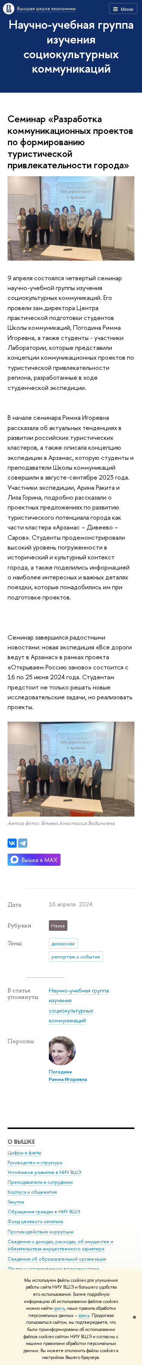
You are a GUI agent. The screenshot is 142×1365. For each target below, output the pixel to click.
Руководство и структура (35, 1162)
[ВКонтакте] (12, 843)
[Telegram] (22, 843)
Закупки (16, 1202)
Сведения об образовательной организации (57, 1259)
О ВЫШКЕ (21, 1142)
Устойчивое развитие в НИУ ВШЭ (44, 1172)
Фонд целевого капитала (35, 1221)
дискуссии (63, 943)
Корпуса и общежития (32, 1192)
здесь (59, 1308)
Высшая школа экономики (46, 8)
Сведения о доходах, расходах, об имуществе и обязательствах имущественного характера (60, 1245)
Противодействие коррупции (40, 1231)
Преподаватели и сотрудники (40, 1182)
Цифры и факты (24, 1152)
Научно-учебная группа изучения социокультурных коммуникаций (71, 46)
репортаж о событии (75, 956)
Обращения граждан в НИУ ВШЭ (44, 1211)
